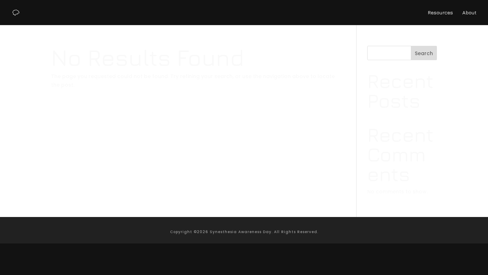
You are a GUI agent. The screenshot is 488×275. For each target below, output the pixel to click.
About (469, 12)
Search (424, 53)
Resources (440, 12)
